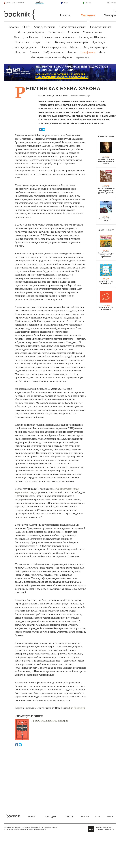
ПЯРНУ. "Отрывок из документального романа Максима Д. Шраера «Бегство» (106, 191)
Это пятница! (56, 31)
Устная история (92, 31)
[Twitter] (43, 129)
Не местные (22, 42)
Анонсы (34, 52)
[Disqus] (60, 778)
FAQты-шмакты (53, 52)
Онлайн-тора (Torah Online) (15, 2)
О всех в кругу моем (53, 47)
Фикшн (71, 52)
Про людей (98, 42)
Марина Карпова (60, 96)
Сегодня (88, 15)
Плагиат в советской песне (58, 37)
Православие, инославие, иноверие (50, 720)
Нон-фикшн (87, 52)
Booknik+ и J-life (19, 26)
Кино (48, 42)
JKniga (65, 2)
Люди (37, 42)
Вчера (65, 15)
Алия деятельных (44, 26)
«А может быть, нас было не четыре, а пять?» (106, 161)
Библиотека (85, 816)
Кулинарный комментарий (71, 42)
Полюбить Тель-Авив (106, 220)
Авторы (97, 816)
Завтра (110, 15)
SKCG (112, 829)
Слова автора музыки (72, 26)
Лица (102, 52)
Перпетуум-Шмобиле (92, 37)
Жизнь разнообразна (31, 31)
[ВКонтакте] (40, 129)
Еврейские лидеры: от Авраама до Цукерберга (106, 255)
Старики (73, 31)
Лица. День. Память (26, 37)
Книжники (113, 2)
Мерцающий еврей (95, 47)
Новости (20, 52)
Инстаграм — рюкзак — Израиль (51, 57)
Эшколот (88, 2)
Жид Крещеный (76, 707)
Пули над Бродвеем (25, 47)
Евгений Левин (45, 96)
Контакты (110, 816)
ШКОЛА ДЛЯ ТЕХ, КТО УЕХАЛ (106, 282)
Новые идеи (106, 305)
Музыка (75, 47)
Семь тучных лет (100, 26)
